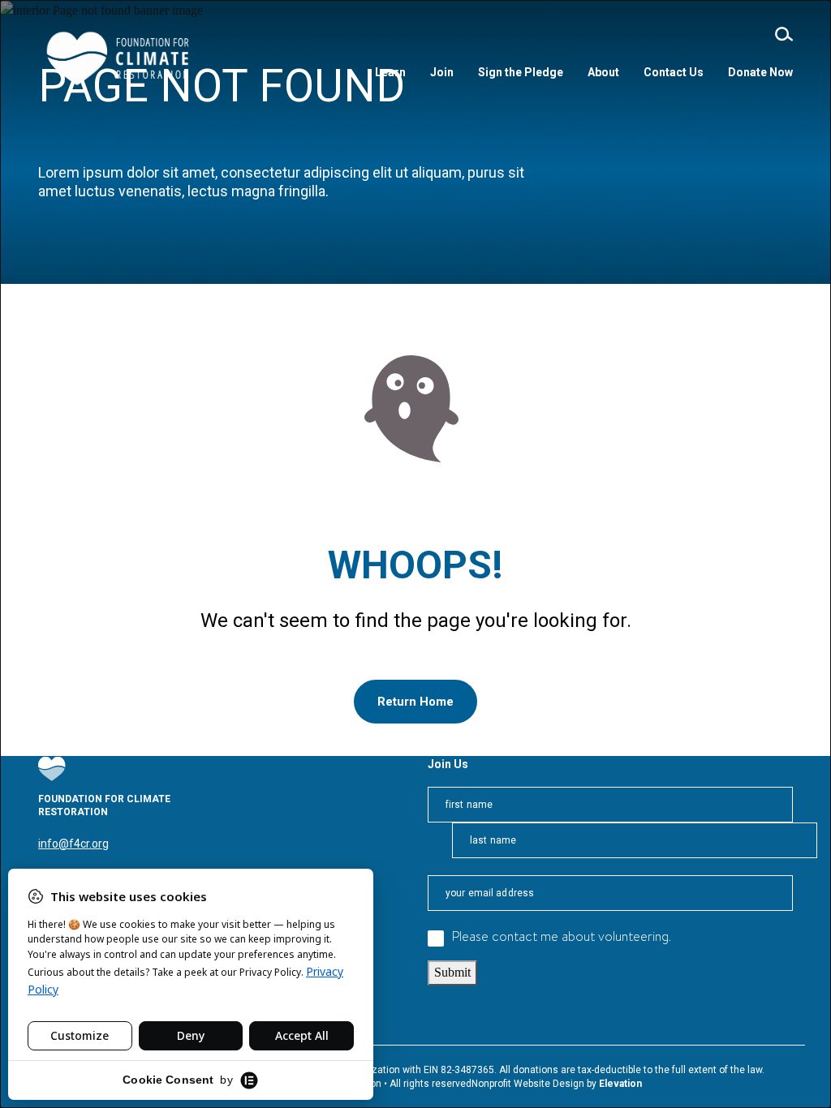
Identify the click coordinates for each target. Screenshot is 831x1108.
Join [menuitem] (442, 72)
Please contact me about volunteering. (561, 938)
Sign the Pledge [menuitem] (520, 72)
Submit (452, 972)
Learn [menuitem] (390, 72)
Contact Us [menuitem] (674, 72)
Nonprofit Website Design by (535, 1083)
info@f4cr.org (73, 843)
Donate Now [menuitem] (760, 72)
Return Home (415, 701)
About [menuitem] (603, 72)
